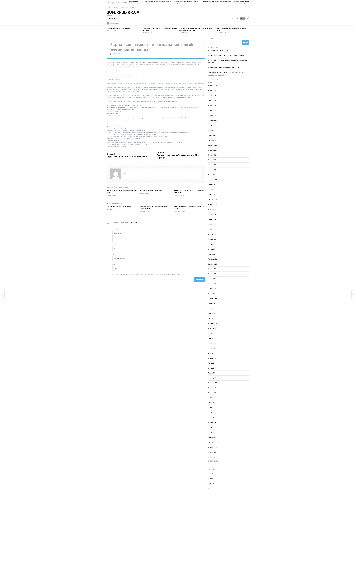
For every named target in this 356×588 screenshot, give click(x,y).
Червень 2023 (212, 105)
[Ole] (115, 174)
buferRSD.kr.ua (123, 12)
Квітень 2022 (212, 175)
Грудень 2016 (212, 437)
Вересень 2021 (212, 209)
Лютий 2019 (211, 363)
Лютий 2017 (211, 427)
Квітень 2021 (212, 234)
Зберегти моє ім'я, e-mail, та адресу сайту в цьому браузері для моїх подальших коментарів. (148, 274)
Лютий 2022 (211, 184)
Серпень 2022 (212, 155)
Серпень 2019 (212, 333)
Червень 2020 (212, 284)
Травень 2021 (212, 229)
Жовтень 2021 (212, 204)
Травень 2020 (212, 288)
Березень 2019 (212, 358)
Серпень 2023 (212, 95)
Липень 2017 (212, 402)
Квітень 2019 (212, 353)
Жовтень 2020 (212, 264)
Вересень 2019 (212, 328)
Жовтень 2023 (212, 85)
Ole (110, 55)
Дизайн (210, 474)
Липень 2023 (212, 100)
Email (114, 255)
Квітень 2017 (212, 417)
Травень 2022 (212, 170)
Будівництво (212, 469)
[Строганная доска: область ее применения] (2, 294)
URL (113, 264)
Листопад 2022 (212, 140)
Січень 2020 (211, 308)
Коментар (116, 229)
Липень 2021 (212, 219)
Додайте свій (133, 222)
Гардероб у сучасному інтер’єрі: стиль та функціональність (226, 72)
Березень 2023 (212, 120)
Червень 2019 (212, 343)
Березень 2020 (212, 298)
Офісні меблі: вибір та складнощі (151, 190)
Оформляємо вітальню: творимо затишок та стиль (223, 67)
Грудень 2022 (212, 135)
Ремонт (210, 488)
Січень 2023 (211, 130)
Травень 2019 (212, 348)
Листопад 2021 (212, 199)
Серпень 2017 (212, 398)
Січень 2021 (211, 249)
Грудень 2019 (212, 313)
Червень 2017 (212, 407)
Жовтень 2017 (212, 388)
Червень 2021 (212, 224)
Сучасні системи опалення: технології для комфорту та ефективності (244, 2)
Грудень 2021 (212, 194)
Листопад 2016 (212, 442)
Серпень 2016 (212, 457)
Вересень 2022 (212, 150)
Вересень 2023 (212, 90)
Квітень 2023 (212, 115)
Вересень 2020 (212, 269)
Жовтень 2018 (212, 383)
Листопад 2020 (212, 259)
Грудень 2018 (212, 373)
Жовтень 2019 (212, 323)
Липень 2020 (212, 279)
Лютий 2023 (211, 125)
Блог (209, 464)
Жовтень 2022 (212, 145)
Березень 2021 (212, 239)
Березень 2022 (212, 180)
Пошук (210, 38)
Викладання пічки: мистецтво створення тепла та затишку (226, 55)
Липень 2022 (212, 160)
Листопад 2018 (212, 378)
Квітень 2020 (212, 294)
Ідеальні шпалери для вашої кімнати (119, 28)
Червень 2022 (212, 165)
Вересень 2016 (212, 452)
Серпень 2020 (212, 274)
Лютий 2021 (211, 244)
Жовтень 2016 (212, 447)
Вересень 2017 (212, 393)
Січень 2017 (211, 432)
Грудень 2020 (212, 254)
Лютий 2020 (211, 303)
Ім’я (113, 245)
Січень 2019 (211, 368)
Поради (210, 479)
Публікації (211, 483)
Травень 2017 (212, 412)
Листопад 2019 (212, 318)
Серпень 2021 (212, 214)
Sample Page (111, 18)
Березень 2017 (212, 422)
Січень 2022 (211, 189)
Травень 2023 (212, 110)
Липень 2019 (212, 338)
